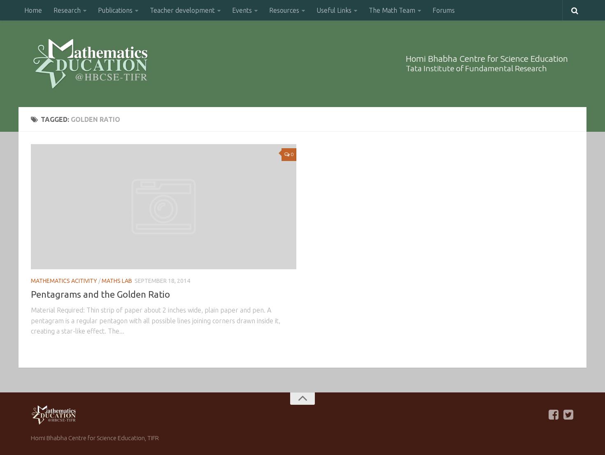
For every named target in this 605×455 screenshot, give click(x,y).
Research (67, 10)
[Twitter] (568, 414)
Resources (284, 10)
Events (242, 10)
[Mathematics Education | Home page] (90, 64)
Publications (115, 10)
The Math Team (392, 10)
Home (33, 10)
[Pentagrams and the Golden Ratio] (163, 206)
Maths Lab (117, 281)
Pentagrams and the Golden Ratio (100, 294)
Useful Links (333, 10)
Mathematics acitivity (64, 281)
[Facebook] (553, 414)
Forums (444, 10)
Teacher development (182, 10)
